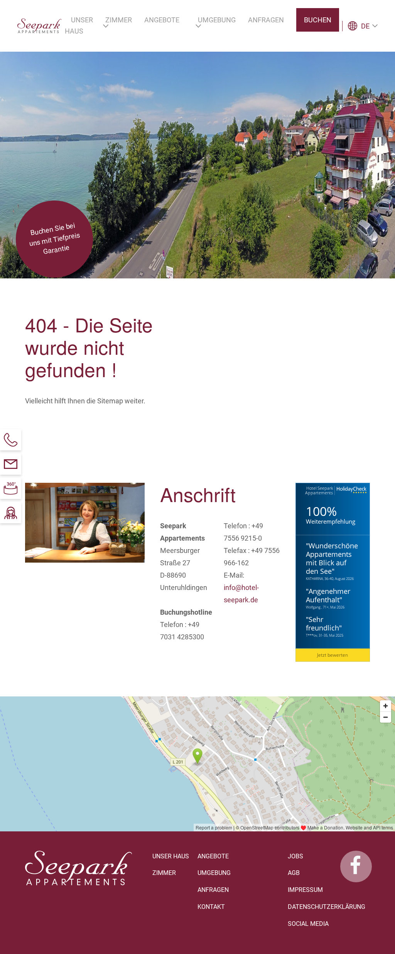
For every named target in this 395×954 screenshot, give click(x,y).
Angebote (213, 856)
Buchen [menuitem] (317, 20)
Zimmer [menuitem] (118, 20)
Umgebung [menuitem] (217, 20)
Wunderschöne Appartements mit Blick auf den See (332, 558)
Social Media (308, 923)
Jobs (295, 856)
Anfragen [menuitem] (266, 20)
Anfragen (213, 889)
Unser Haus (170, 856)
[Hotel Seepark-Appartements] (356, 866)
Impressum (305, 889)
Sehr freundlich (322, 623)
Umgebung (214, 872)
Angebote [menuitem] (161, 20)
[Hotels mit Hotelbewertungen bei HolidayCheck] (350, 490)
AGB (294, 872)
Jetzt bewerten (332, 655)
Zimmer (164, 872)
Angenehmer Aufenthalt (328, 595)
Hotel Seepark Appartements (319, 490)
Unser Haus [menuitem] (79, 25)
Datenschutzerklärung (326, 906)
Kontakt (211, 906)
